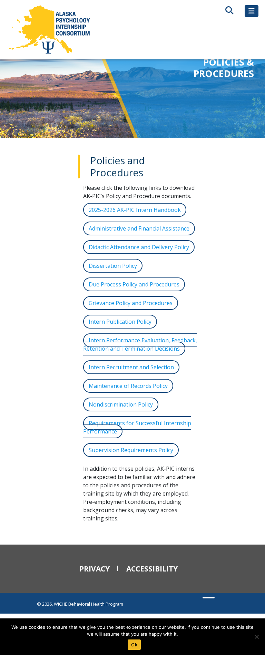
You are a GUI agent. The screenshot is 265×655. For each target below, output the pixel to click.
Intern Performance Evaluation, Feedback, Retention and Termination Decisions (140, 344)
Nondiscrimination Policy (121, 404)
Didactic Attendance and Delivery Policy (139, 247)
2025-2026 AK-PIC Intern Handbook (135, 210)
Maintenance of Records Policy (128, 386)
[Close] (256, 636)
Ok (134, 644)
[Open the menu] (251, 11)
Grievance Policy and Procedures (131, 303)
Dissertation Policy (113, 266)
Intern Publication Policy (120, 321)
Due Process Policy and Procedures (134, 284)
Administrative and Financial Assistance (139, 228)
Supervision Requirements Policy (131, 450)
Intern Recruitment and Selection (131, 367)
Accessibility (152, 569)
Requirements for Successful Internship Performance (137, 427)
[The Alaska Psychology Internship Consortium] (50, 29)
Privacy (94, 569)
